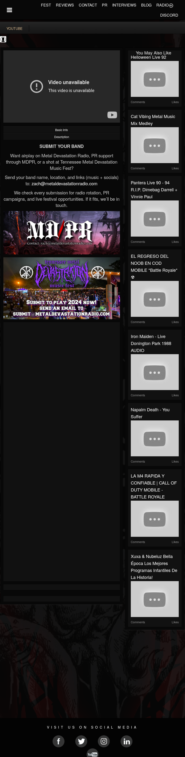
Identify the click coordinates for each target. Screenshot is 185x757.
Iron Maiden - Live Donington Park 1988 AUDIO (151, 343)
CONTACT (88, 5)
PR (104, 5)
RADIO (162, 5)
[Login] (171, 5)
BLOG (146, 5)
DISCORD (169, 15)
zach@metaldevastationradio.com (65, 183)
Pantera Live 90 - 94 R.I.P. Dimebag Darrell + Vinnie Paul (154, 189)
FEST (46, 5)
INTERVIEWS (124, 5)
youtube (14, 28)
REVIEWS (65, 5)
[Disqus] (61, 389)
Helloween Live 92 (148, 57)
